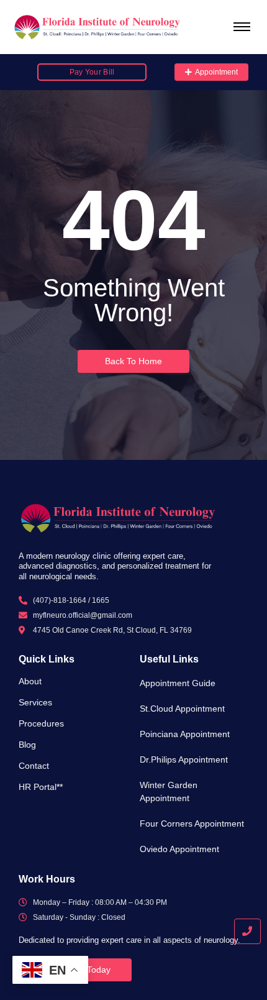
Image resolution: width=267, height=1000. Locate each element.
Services (35, 702)
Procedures (41, 723)
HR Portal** (41, 787)
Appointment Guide (177, 683)
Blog (27, 745)
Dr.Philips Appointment (184, 759)
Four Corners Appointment (192, 823)
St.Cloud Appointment (182, 708)
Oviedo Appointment (179, 849)
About (30, 681)
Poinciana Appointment (185, 734)
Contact (34, 766)
